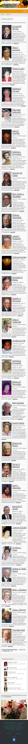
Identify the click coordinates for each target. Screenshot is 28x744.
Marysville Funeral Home (9, 727)
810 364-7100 (19, 728)
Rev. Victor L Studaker (18, 195)
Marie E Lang (18, 68)
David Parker (18, 423)
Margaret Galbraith (16, 110)
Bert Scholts (18, 402)
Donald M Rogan (16, 27)
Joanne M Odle (19, 527)
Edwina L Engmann (16, 152)
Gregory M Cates (17, 174)
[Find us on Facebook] (14, 739)
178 (24, 649)
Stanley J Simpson (16, 299)
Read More (16, 43)
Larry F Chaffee (16, 131)
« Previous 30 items (5, 649)
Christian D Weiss (17, 278)
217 (12, 651)
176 (20, 649)
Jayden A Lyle (18, 340)
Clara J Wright (19, 609)
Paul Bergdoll (18, 630)
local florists (8, 696)
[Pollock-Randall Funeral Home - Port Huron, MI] (12, 4)
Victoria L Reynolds (16, 361)
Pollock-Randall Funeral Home (10, 722)
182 (9, 651)
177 (22, 649)
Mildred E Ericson (16, 89)
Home (2, 14)
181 (7, 651)
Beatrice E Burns (17, 444)
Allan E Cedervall (16, 320)
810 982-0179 (19, 724)
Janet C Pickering (16, 237)
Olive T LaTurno (16, 48)
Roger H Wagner (16, 465)
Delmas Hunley (19, 257)
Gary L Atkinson (16, 486)
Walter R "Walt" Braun (19, 569)
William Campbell (16, 216)
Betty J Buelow (19, 589)
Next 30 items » (14, 649)
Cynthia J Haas (16, 548)
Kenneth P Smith (17, 507)
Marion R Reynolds (16, 382)
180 (5, 651)
